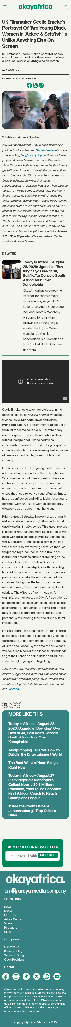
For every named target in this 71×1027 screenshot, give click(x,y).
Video (8, 923)
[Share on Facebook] (29, 85)
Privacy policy (13, 951)
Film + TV (10, 915)
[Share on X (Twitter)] (35, 85)
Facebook (13, 689)
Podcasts (10, 928)
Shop (7, 932)
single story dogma (33, 155)
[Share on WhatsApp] (41, 85)
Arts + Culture (13, 919)
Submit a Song (14, 955)
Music (8, 911)
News (8, 907)
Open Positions (14, 960)
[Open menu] (5, 7)
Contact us (11, 947)
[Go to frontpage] (35, 7)
